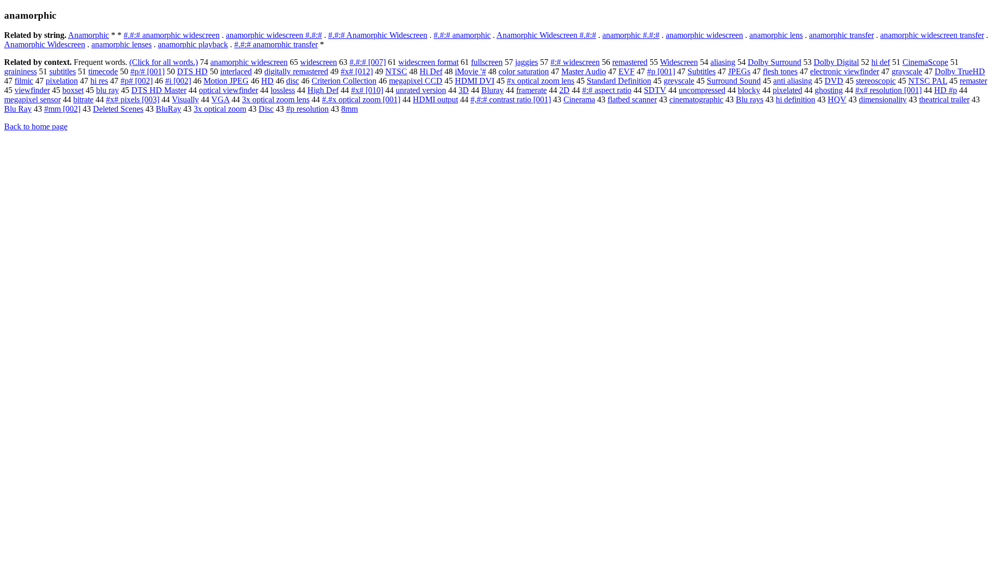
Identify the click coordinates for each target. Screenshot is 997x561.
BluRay (168, 108)
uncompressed (702, 90)
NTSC (396, 71)
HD (267, 80)
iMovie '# (470, 71)
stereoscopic (876, 80)
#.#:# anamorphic (462, 35)
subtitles (62, 71)
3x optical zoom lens (275, 99)
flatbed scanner (632, 99)
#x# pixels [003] (132, 99)
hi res (99, 80)
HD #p (945, 90)
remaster (973, 80)
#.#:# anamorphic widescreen (172, 35)
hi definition (795, 99)
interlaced (236, 71)
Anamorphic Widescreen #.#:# (546, 35)
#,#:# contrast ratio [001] (510, 99)
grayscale (907, 71)
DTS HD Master (158, 90)
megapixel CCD (415, 80)
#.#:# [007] (367, 62)
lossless (283, 90)
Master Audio (583, 71)
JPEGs (739, 71)
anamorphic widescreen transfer (932, 35)
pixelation (62, 80)
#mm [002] (62, 108)
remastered (630, 62)
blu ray (107, 90)
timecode (103, 71)
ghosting (829, 90)
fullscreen (487, 62)
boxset (73, 90)
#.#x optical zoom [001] (361, 99)
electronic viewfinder (844, 71)
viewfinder (32, 90)
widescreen (318, 62)
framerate (531, 90)
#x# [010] (367, 90)
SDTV (655, 90)
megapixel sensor (32, 99)
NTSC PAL (927, 80)
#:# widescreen (575, 62)
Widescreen (679, 62)
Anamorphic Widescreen (44, 44)
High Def (323, 90)
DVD (834, 80)
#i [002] (178, 80)
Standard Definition (619, 80)
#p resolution (307, 108)
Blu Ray (18, 108)
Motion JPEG (226, 80)
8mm (349, 108)
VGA (220, 99)
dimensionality (883, 99)
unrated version (421, 90)
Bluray (492, 90)
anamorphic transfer (841, 35)
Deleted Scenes (118, 108)
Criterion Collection (344, 80)
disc (292, 80)
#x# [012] (357, 71)
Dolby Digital (836, 62)
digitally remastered (296, 71)
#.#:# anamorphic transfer (276, 44)
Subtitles (702, 71)
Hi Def (431, 71)
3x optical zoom (220, 108)
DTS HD (192, 71)
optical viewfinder (228, 90)
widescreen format (428, 62)
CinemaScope (925, 62)
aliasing (722, 62)
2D (564, 90)
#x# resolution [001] (888, 90)
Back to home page (36, 126)
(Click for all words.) (163, 62)
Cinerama (579, 99)
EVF (626, 71)
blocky (749, 90)
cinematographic (696, 99)
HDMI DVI (474, 80)
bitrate (83, 99)
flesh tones (780, 71)
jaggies (526, 62)
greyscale (679, 80)
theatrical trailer (944, 99)
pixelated (787, 90)
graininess (20, 71)
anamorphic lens (776, 35)
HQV (837, 99)
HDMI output (435, 99)
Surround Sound (734, 80)
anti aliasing (792, 80)
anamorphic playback (193, 44)
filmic (24, 80)
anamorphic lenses (121, 44)
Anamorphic (88, 35)
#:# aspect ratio (606, 90)
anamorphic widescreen (704, 35)
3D (464, 90)
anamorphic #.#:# (630, 35)
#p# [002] (136, 80)
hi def (880, 62)
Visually (185, 99)
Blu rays (749, 99)
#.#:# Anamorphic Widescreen (377, 35)
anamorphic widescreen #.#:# (274, 35)
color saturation (523, 71)
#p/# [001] (147, 71)
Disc (266, 108)
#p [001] (661, 71)
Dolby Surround (774, 62)
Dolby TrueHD (960, 71)
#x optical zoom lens (540, 80)
